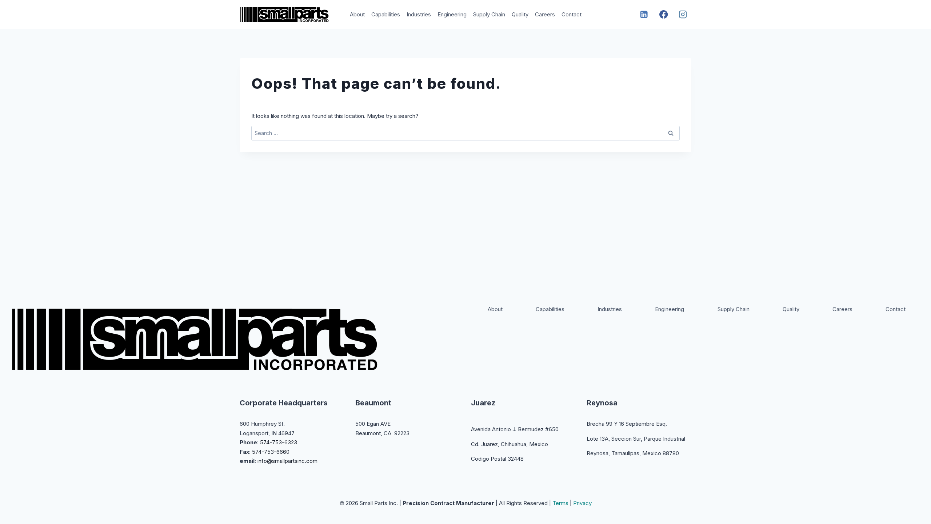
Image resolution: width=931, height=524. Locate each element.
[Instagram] (683, 14)
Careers (545, 14)
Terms (560, 503)
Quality (520, 14)
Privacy (582, 503)
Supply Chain (489, 14)
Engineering (452, 14)
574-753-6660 (270, 451)
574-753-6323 (278, 442)
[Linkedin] (644, 14)
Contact (572, 14)
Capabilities (385, 14)
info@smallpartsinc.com (287, 460)
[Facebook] (663, 14)
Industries (419, 14)
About (357, 14)
